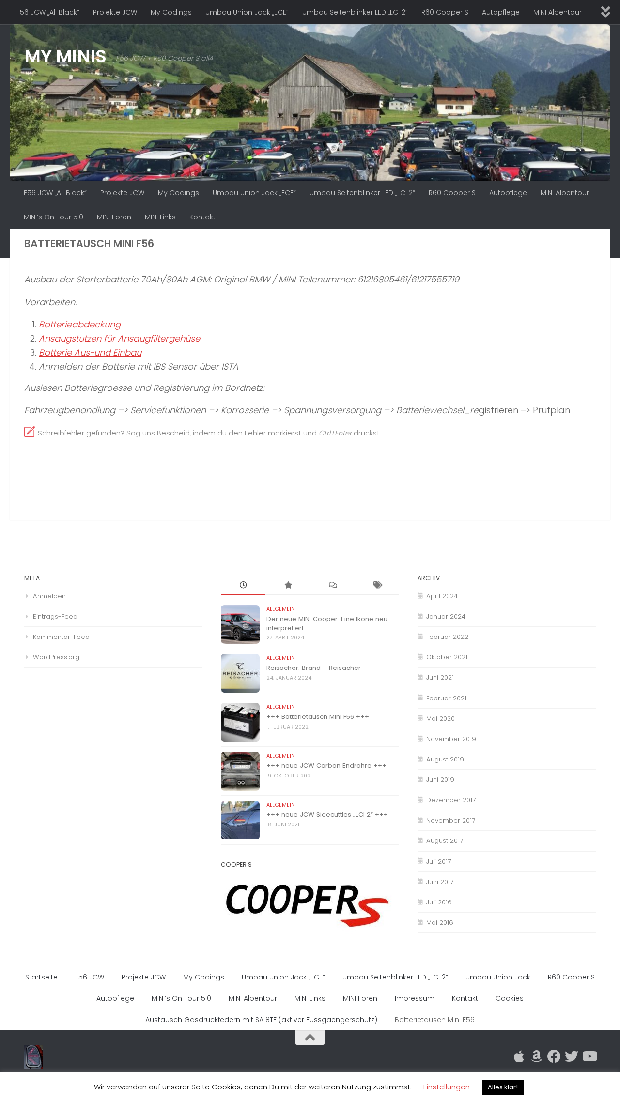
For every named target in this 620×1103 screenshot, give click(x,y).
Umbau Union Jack (497, 977)
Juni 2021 (440, 677)
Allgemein (280, 609)
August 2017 (444, 840)
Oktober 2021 (446, 657)
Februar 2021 (446, 698)
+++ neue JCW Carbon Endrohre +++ (326, 765)
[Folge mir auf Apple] (519, 1056)
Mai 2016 (439, 922)
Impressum (414, 998)
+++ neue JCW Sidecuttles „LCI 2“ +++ (327, 814)
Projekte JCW (115, 12)
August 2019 (445, 759)
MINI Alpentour (557, 12)
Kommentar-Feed (61, 636)
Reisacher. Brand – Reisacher (313, 667)
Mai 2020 (440, 718)
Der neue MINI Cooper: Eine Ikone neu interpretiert (327, 623)
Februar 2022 (447, 636)
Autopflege (501, 12)
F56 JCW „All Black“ (47, 12)
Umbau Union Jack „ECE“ (247, 12)
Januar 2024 (445, 616)
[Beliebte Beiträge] (287, 585)
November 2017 (450, 820)
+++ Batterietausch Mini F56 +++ (317, 716)
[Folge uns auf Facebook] (554, 1056)
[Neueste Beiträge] (243, 585)
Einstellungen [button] (446, 1087)
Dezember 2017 (451, 800)
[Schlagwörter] (377, 585)
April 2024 (442, 596)
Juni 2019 (440, 779)
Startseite (41, 977)
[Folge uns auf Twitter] (571, 1056)
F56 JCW (89, 977)
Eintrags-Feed (55, 616)
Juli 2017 (438, 861)
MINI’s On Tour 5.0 (53, 217)
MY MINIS (65, 56)
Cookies (510, 998)
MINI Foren (114, 217)
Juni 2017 (439, 881)
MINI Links (160, 217)
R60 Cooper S (444, 12)
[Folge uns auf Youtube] (589, 1056)
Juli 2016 (439, 902)
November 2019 (451, 739)
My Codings (171, 12)
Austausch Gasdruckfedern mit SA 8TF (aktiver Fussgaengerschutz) (261, 1020)
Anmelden (49, 596)
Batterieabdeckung (80, 324)
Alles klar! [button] (503, 1087)
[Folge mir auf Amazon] (536, 1056)
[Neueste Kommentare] (332, 585)
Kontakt (202, 217)
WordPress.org (56, 657)
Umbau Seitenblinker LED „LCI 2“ (355, 12)
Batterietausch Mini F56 (435, 1020)
